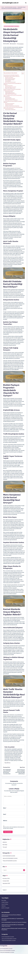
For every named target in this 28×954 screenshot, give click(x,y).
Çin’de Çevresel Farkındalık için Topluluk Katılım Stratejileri (13, 919)
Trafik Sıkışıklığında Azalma (10, 92)
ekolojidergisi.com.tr (10, 3)
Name (4, 808)
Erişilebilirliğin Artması (9, 91)
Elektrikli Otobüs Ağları (9, 77)
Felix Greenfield (9, 747)
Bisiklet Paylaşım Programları (10, 78)
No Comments (20, 43)
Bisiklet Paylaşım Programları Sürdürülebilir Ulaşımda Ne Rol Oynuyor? (12, 90)
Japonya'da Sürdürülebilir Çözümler (10, 858)
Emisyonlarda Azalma (9, 85)
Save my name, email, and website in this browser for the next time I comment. (13, 828)
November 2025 (6, 878)
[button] (7, 762)
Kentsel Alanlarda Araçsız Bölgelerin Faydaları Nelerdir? (13, 102)
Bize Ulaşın (5, 844)
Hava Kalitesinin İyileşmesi (9, 103)
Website (5, 820)
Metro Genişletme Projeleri (9, 79)
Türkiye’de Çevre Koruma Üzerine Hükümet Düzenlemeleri (11, 915)
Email (4, 814)
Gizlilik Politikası (5, 902)
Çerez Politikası (5, 904)
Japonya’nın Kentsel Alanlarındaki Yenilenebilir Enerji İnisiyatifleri (14, 929)
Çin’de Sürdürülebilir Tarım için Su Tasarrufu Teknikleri (14, 922)
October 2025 (6, 880)
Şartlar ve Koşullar (5, 907)
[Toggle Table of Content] (22, 73)
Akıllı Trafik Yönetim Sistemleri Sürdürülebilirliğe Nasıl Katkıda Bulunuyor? (13, 108)
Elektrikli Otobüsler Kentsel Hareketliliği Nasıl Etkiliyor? (12, 84)
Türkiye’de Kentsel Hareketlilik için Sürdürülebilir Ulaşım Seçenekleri (13, 925)
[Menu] (25, 2)
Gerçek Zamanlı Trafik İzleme (10, 109)
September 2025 (6, 883)
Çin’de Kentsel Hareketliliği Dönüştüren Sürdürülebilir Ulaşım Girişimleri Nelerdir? (11, 76)
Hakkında (5, 842)
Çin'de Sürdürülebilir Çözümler (10, 7)
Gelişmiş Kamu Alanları (9, 104)
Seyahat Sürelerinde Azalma (10, 98)
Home (3, 7)
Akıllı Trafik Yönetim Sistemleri (10, 82)
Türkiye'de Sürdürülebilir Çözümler (10, 860)
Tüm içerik (5, 847)
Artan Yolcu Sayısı (8, 97)
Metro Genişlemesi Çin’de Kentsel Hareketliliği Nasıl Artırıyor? (12, 96)
